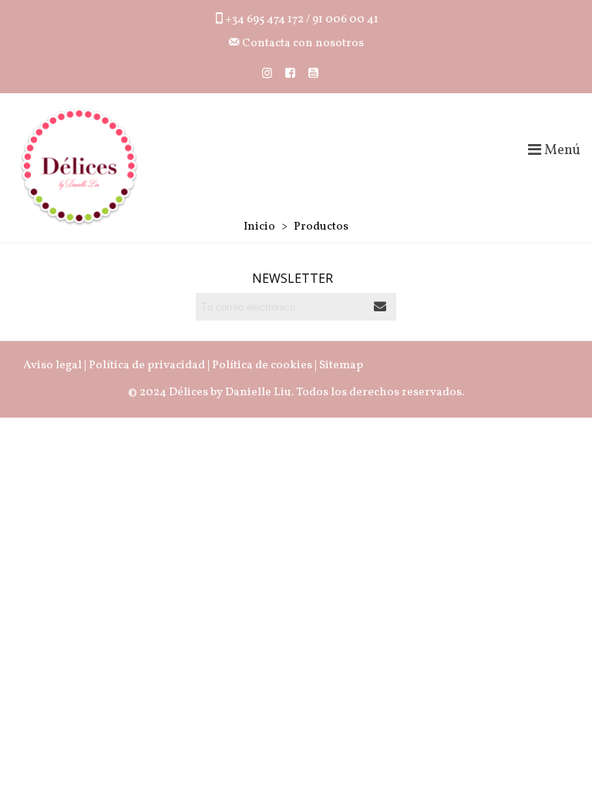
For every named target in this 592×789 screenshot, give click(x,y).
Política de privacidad (147, 366)
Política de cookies (262, 366)
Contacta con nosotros (302, 43)
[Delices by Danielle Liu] (79, 167)
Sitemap (341, 366)
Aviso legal (52, 366)
